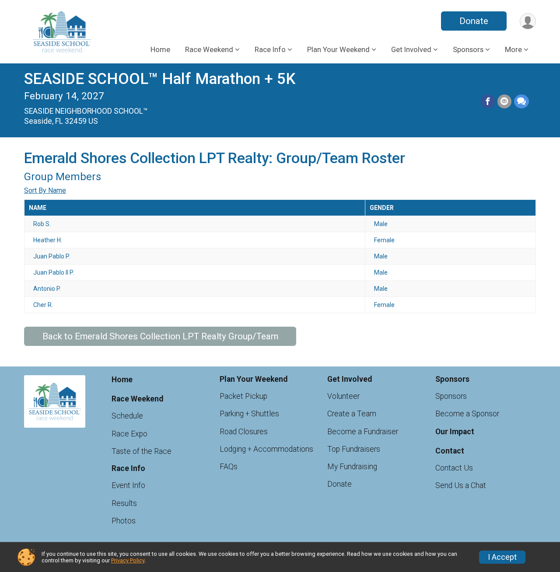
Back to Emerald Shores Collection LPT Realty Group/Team (160, 336)
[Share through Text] (521, 101)
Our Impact (454, 431)
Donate (473, 21)
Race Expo (129, 433)
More (513, 49)
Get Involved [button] (411, 49)
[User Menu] (528, 21)
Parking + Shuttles (249, 413)
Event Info (128, 485)
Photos (124, 520)
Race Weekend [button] (209, 49)
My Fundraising (352, 466)
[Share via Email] (504, 101)
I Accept (502, 557)
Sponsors (451, 396)
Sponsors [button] (468, 49)
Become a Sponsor (467, 413)
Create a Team (351, 413)
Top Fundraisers (353, 449)
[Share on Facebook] (488, 101)
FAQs (229, 466)
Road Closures (244, 431)
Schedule (127, 416)
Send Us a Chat (460, 485)
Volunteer (343, 396)
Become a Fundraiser (362, 431)
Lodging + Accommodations (266, 449)
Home (160, 49)
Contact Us (454, 468)
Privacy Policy (127, 560)
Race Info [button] (270, 49)
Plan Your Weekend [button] (338, 49)
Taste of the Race (142, 451)
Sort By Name (45, 190)
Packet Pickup (243, 396)
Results (124, 503)
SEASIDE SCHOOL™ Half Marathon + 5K (159, 79)
